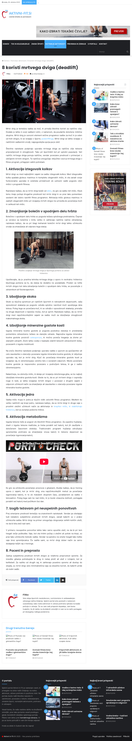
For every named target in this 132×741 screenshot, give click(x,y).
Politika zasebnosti (113, 736)
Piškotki (126, 736)
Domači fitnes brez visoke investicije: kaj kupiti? (42, 652)
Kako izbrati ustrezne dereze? (116, 124)
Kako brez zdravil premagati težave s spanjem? (115, 109)
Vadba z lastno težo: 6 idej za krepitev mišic (117, 94)
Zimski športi (37, 44)
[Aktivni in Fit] (16, 14)
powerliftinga (47, 138)
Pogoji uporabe (99, 736)
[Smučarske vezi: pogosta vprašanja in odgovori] (97, 706)
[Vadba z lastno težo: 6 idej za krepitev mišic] (101, 95)
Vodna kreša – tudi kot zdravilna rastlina (117, 717)
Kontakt (103, 44)
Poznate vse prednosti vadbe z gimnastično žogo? (16, 652)
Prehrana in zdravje (76, 44)
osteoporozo (36, 337)
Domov (6, 44)
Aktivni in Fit (9, 736)
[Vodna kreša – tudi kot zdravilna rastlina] (97, 720)
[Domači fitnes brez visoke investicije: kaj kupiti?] (44, 641)
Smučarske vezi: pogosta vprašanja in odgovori (118, 701)
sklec (49, 191)
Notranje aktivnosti (55, 44)
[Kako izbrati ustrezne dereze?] (101, 125)
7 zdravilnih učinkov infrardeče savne (115, 689)
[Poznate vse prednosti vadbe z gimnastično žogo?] (17, 641)
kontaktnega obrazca (28, 718)
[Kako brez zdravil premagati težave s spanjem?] (101, 108)
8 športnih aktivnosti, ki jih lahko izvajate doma (70, 651)
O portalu (92, 44)
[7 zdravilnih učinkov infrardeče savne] (97, 692)
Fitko (8, 74)
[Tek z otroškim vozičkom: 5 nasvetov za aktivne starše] (101, 137)
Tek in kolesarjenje (20, 44)
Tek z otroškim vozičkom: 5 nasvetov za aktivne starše (60, 2)
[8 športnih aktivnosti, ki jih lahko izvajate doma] (70, 641)
